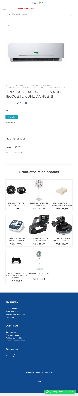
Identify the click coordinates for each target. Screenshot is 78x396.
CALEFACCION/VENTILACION (36, 85)
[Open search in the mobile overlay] (39, 14)
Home (8, 85)
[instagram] (13, 356)
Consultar (12, 117)
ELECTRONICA (17, 85)
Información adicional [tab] (15, 139)
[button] (8, 25)
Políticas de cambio (13, 338)
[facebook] (7, 356)
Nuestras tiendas (12, 312)
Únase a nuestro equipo (15, 315)
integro (39, 381)
